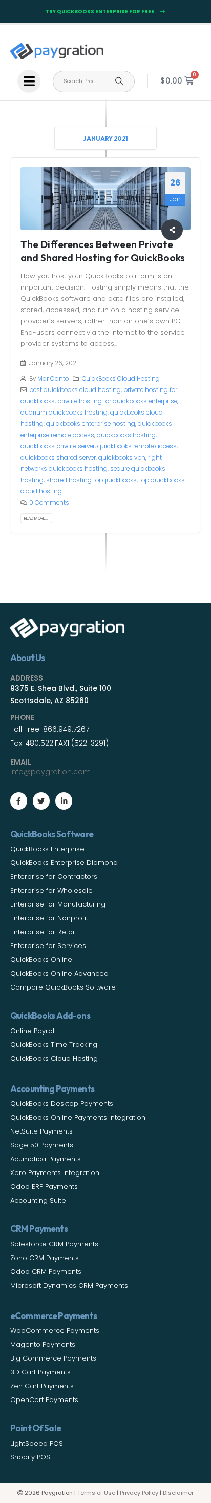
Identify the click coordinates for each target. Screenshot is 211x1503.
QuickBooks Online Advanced (59, 973)
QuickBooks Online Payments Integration (77, 1117)
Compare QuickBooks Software (63, 987)
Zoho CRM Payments (44, 1258)
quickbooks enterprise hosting (90, 424)
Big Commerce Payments (53, 1358)
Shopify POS (30, 1457)
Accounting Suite (38, 1200)
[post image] (105, 198)
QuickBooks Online (41, 959)
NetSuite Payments (41, 1131)
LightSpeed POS (36, 1443)
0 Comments (49, 503)
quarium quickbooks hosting (64, 412)
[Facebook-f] (18, 800)
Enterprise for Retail (43, 932)
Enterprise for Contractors (53, 876)
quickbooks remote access (137, 446)
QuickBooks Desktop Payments (61, 1103)
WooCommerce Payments (54, 1330)
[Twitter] (41, 800)
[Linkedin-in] (63, 800)
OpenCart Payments (44, 1400)
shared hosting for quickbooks (91, 480)
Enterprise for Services (48, 946)
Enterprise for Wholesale (51, 890)
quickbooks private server (57, 446)
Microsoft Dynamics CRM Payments (69, 1285)
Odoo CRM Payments (45, 1271)
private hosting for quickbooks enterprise (117, 401)
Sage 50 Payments (41, 1145)
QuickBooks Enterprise (47, 849)
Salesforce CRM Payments (54, 1244)
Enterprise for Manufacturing (58, 904)
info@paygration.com (50, 772)
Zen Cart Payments (42, 1386)
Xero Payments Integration (54, 1173)
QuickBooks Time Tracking (53, 1044)
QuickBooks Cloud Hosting (121, 379)
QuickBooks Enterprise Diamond (64, 863)
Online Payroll (33, 1031)
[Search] (119, 81)
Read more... (36, 518)
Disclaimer (178, 1493)
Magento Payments (42, 1344)
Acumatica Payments (45, 1159)
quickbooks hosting (126, 435)
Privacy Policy (139, 1493)
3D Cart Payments (40, 1372)
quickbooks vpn (121, 458)
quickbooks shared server (58, 458)
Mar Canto (53, 379)
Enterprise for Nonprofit (49, 918)
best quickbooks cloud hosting (75, 390)
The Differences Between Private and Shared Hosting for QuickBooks (102, 250)
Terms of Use (96, 1493)
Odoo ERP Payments (44, 1186)
